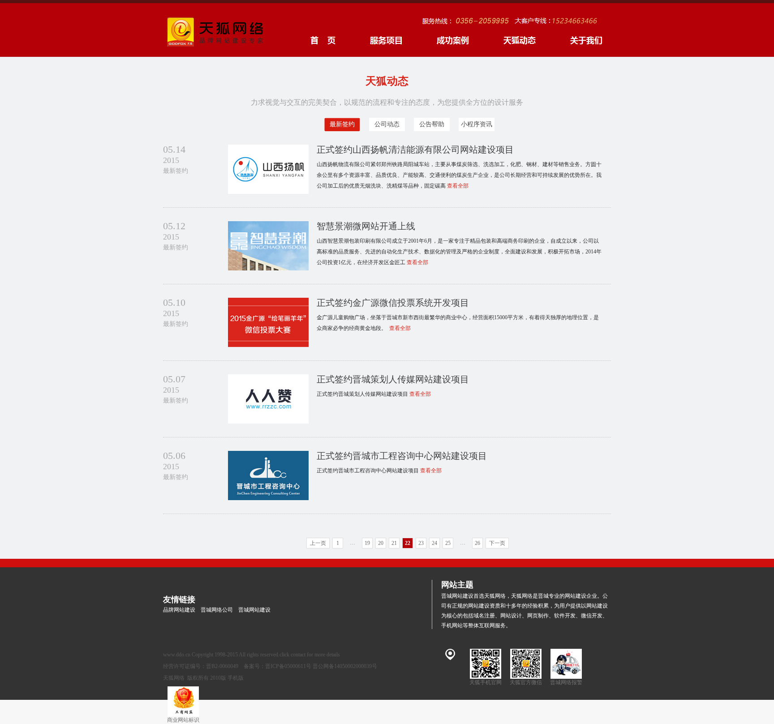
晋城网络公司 (217, 610)
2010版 (218, 678)
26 (477, 543)
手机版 (236, 678)
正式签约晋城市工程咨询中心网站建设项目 (402, 456)
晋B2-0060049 (222, 666)
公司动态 (387, 124)
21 (394, 543)
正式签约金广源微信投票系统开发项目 (393, 303)
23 (421, 543)
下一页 (497, 543)
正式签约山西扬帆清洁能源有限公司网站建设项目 (415, 149)
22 (407, 543)
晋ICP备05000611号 (288, 666)
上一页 (318, 543)
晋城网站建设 (254, 610)
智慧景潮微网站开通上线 (366, 226)
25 (448, 543)
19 (367, 543)
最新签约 (342, 124)
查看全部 (458, 186)
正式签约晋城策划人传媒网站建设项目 (393, 379)
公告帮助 (431, 124)
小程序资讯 (476, 124)
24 (434, 543)
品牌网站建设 (179, 610)
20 (380, 543)
